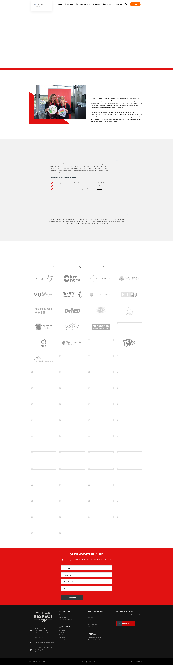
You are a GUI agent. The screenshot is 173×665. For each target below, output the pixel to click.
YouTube (62, 637)
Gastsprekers (92, 624)
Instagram (62, 630)
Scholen (90, 617)
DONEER (135, 4)
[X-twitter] (82, 661)
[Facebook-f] (86, 661)
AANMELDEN (127, 623)
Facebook (62, 635)
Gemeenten (92, 615)
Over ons (96, 4)
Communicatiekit (83, 4)
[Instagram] (78, 661)
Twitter (61, 632)
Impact (59, 4)
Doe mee (69, 4)
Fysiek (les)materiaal (95, 637)
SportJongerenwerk (93, 621)
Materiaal (118, 4)
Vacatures (62, 617)
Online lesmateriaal (94, 640)
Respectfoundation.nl (66, 620)
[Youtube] (90, 661)
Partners (91, 627)
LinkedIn (62, 640)
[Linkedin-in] (94, 661)
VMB (142, 661)
